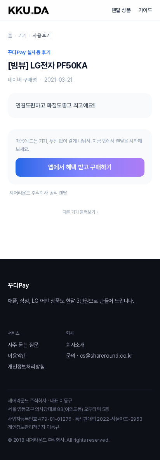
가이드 (145, 10)
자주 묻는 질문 (23, 345)
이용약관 (17, 356)
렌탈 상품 (121, 10)
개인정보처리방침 (26, 366)
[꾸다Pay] (29, 10)
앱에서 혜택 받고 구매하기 (79, 167)
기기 (22, 36)
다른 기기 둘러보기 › (80, 212)
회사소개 (75, 345)
